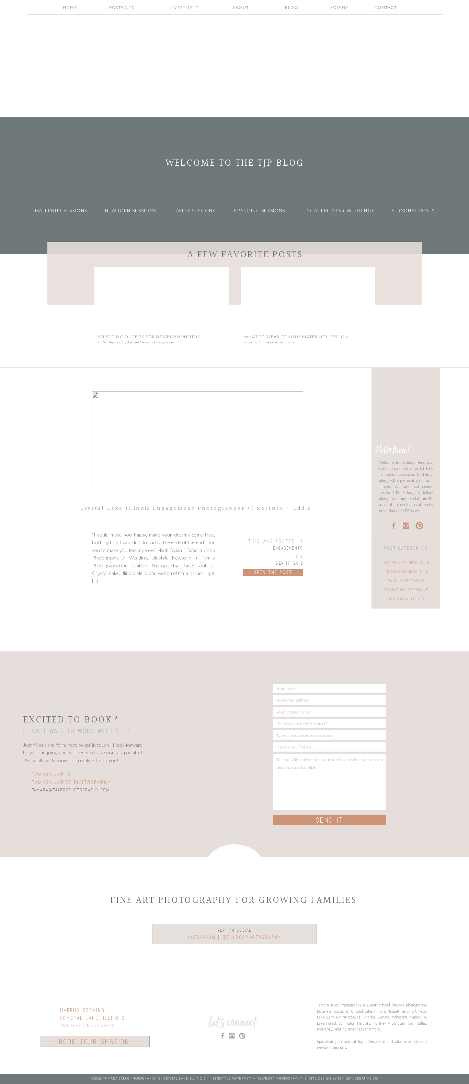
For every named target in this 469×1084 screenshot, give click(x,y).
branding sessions (406, 589)
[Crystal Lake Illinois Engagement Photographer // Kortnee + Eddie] (197, 442)
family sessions (406, 580)
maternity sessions (405, 562)
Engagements (288, 548)
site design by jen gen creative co (343, 1078)
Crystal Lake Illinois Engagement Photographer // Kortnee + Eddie (196, 508)
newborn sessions (406, 571)
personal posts (406, 599)
